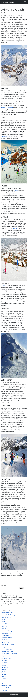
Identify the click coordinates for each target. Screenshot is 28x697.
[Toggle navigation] (25, 2)
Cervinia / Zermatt (7, 649)
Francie (16, 190)
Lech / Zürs (5, 624)
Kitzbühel (4, 626)
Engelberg (4, 683)
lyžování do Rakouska (7, 107)
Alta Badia (4, 640)
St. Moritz (4, 676)
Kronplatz (4, 647)
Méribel (4, 665)
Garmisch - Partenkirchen (9, 688)
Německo (3, 285)
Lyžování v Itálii (5, 635)
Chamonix (4, 660)
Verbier (4, 679)
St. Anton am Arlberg (7, 617)
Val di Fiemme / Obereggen (9, 653)
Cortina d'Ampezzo (7, 637)
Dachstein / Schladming (8, 615)
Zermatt (4, 674)
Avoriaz (4, 669)
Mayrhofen (5, 628)
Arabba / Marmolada (7, 651)
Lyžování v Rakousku (7, 612)
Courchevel (5, 667)
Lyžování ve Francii (6, 658)
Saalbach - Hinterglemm (8, 631)
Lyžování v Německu (6, 685)
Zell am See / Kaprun (7, 633)
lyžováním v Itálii (5, 136)
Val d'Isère (5, 663)
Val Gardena (5, 642)
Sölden (4, 622)
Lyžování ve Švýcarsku (7, 672)
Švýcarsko (15, 228)
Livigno (4, 656)
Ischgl (3, 619)
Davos (3, 681)
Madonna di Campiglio (8, 644)
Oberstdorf (5, 690)
